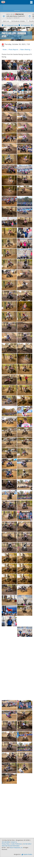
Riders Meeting (25, 49)
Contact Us (14, 842)
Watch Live (6, 21)
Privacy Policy (5, 844)
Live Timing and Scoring (11, 25)
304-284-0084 (6, 842)
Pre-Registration (25, 25)
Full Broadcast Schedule (18, 21)
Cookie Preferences (16, 844)
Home (5, 49)
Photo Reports (13, 49)
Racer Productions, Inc (16, 847)
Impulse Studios (27, 854)
